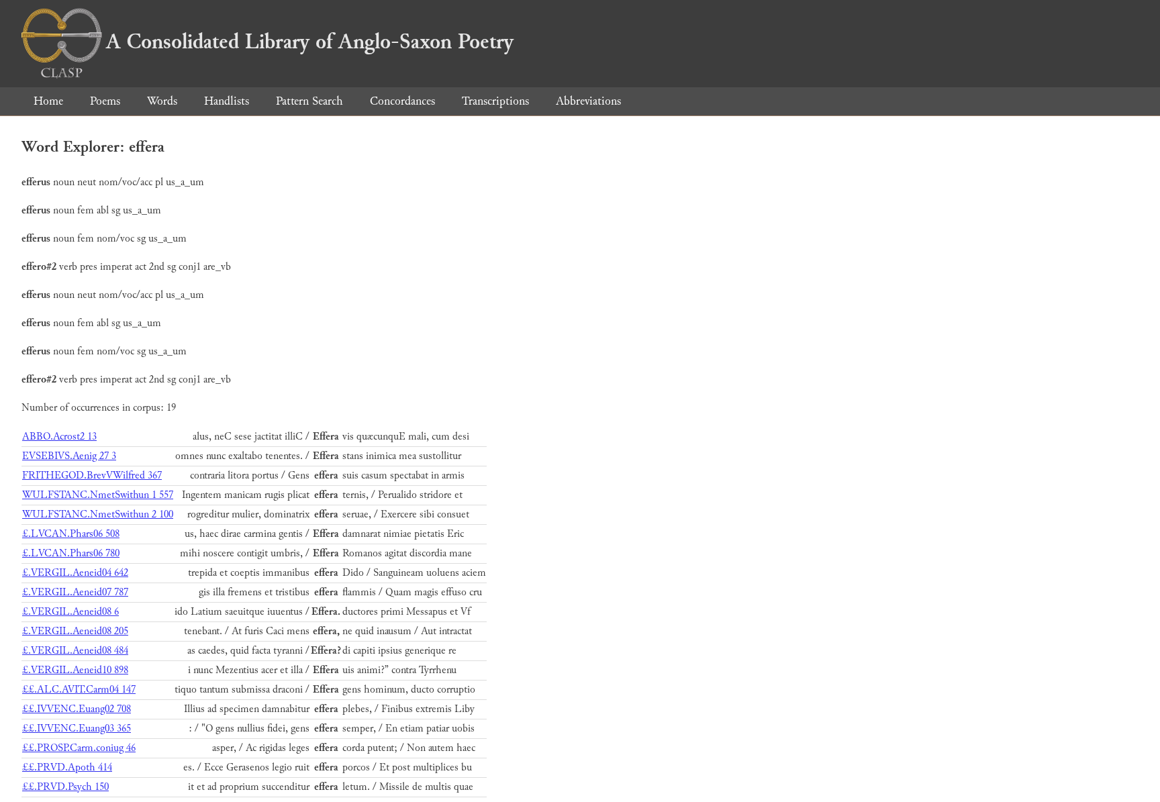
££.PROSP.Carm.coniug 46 (79, 748)
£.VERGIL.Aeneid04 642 (75, 573)
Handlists (226, 101)
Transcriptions (495, 101)
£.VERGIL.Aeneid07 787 (75, 592)
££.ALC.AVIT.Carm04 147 (79, 689)
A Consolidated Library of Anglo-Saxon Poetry (310, 41)
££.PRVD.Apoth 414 (67, 767)
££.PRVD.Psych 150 (65, 787)
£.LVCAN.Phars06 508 (70, 534)
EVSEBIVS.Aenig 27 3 (69, 456)
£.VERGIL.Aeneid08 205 (75, 631)
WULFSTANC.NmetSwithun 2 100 (97, 514)
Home (48, 101)
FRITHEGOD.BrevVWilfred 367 (92, 475)
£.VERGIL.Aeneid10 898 (75, 670)
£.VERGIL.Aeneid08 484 (75, 650)
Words (162, 101)
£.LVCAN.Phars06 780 (70, 553)
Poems (105, 101)
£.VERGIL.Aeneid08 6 (70, 611)
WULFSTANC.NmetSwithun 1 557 (97, 495)
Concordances (402, 101)
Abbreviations (588, 101)
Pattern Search (309, 101)
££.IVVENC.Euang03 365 (76, 728)
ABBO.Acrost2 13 (59, 436)
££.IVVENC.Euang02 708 (76, 709)
